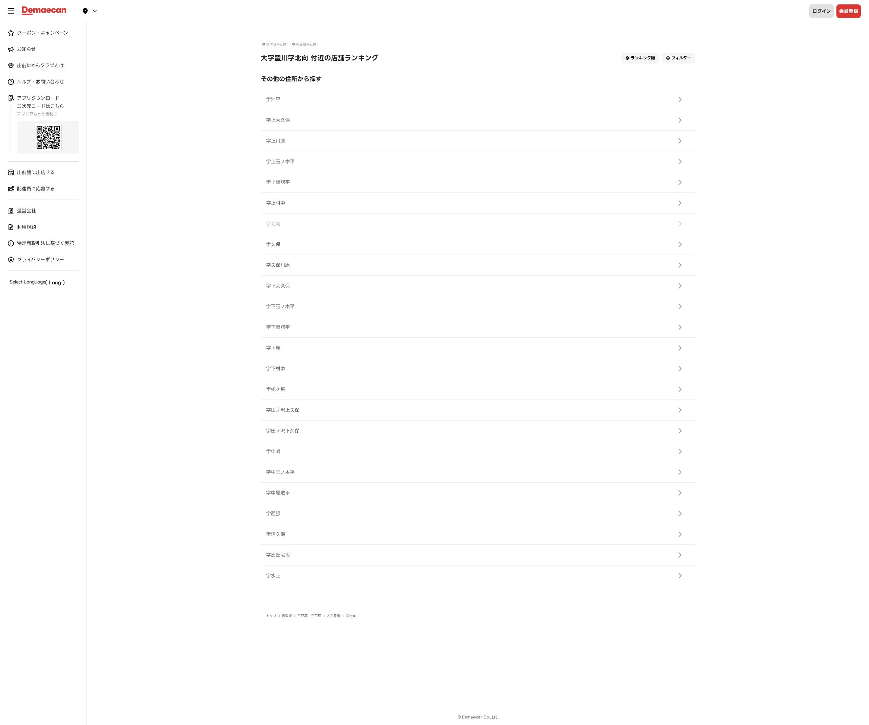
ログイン (821, 11)
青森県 (287, 616)
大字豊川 (333, 616)
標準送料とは (276, 44)
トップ (271, 616)
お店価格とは (306, 44)
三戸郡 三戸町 (309, 616)
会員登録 (848, 11)
